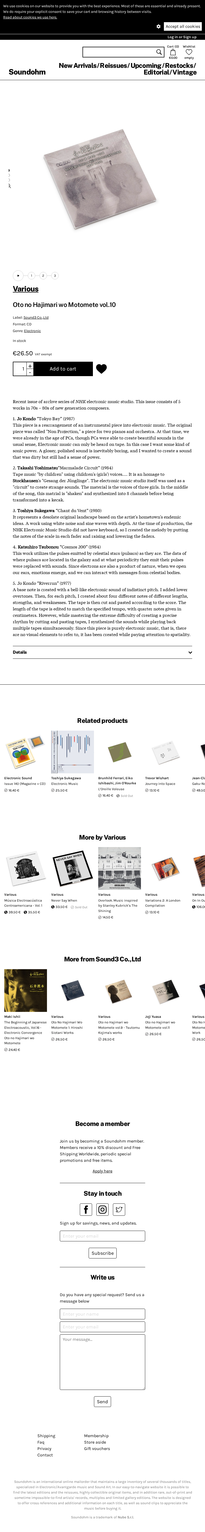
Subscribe (103, 1253)
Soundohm (27, 71)
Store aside (95, 1442)
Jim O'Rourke (125, 783)
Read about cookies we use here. (30, 17)
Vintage (184, 72)
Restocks (179, 65)
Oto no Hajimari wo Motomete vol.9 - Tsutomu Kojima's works (119, 1027)
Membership (96, 1435)
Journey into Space (160, 784)
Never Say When (64, 900)
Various (25, 288)
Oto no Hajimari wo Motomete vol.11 (160, 1025)
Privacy (44, 1448)
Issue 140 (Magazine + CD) (25, 784)
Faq (40, 1442)
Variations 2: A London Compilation (162, 903)
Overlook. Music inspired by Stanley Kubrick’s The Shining (118, 905)
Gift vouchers (97, 1448)
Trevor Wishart (157, 778)
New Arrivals (77, 65)
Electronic (32, 331)
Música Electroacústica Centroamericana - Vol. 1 (23, 903)
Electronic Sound (18, 778)
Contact (45, 1454)
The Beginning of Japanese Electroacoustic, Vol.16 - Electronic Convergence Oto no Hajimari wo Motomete (25, 1032)
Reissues (113, 65)
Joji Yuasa (153, 1017)
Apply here (102, 1171)
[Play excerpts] (18, 275)
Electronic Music (64, 784)
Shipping (46, 1435)
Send (102, 1402)
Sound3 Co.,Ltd (36, 317)
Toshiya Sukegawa (66, 778)
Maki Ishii (12, 1017)
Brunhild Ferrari (111, 778)
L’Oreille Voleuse (111, 789)
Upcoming (146, 65)
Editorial (156, 72)
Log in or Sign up (182, 37)
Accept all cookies (183, 26)
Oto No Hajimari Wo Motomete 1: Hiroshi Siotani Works (67, 1027)
